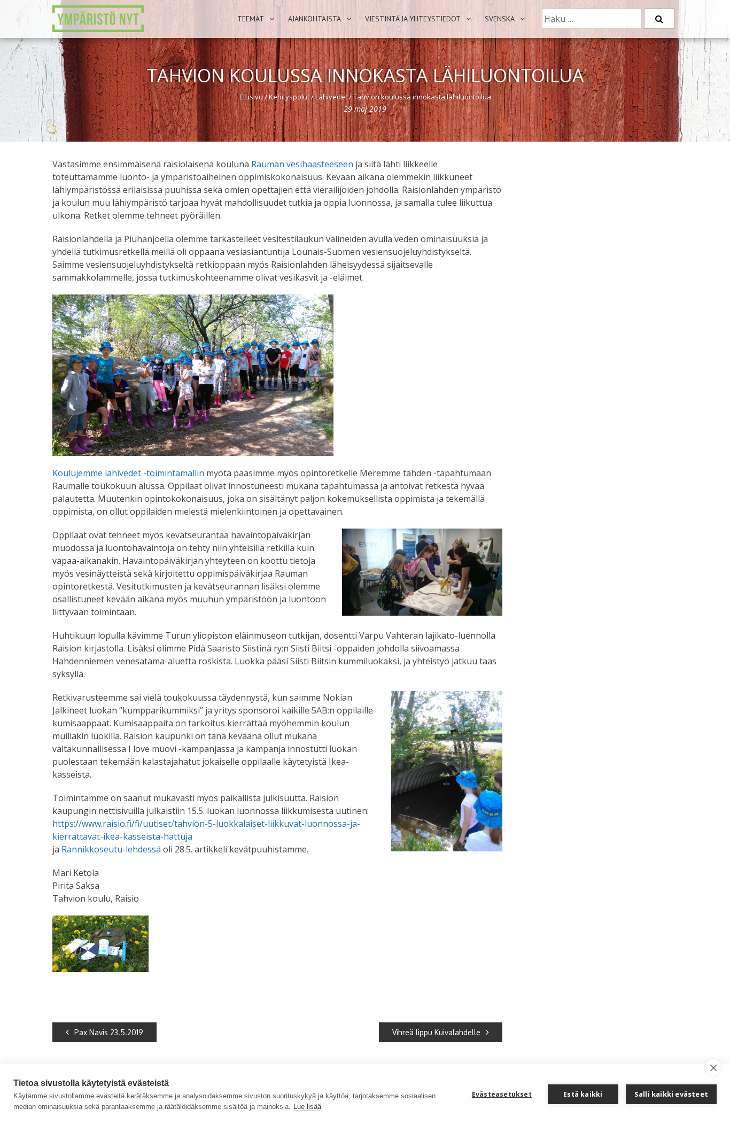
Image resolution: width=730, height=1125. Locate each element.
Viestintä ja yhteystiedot (413, 19)
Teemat (250, 19)
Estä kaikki (582, 1094)
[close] (713, 1067)
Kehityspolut (289, 97)
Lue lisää (307, 1107)
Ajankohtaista (314, 19)
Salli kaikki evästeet (671, 1094)
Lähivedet (331, 97)
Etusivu (251, 97)
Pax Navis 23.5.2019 (108, 1032)
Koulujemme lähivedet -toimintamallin (128, 473)
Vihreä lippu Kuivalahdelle (436, 1032)
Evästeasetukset (502, 1094)
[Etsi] (659, 19)
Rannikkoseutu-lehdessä (111, 849)
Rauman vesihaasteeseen (302, 164)
